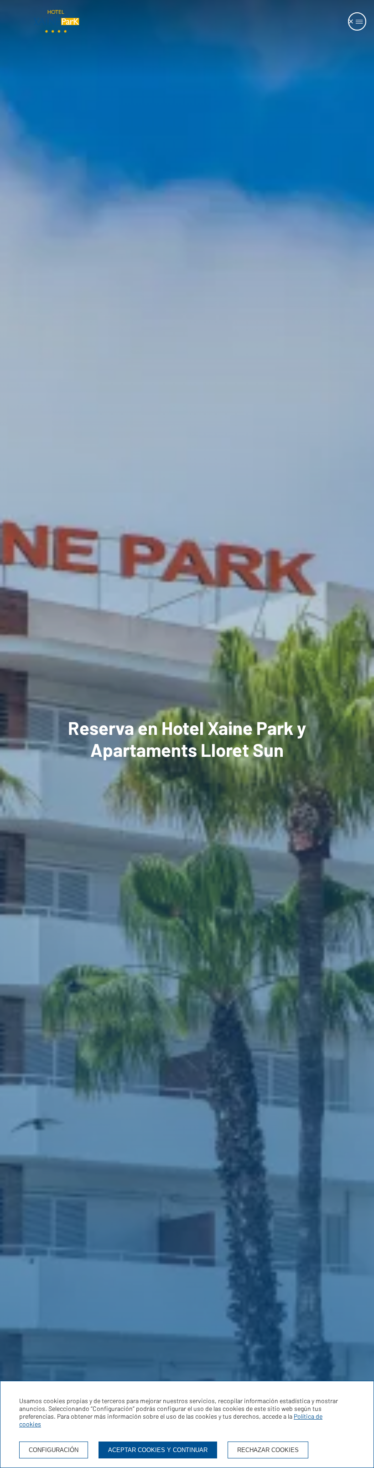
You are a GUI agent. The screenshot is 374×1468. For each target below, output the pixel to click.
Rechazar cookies (268, 1450)
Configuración (53, 1450)
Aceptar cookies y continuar (158, 1450)
